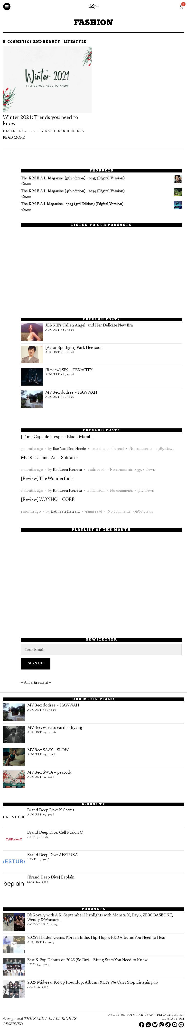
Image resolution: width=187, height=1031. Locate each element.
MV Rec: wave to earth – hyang (54, 728)
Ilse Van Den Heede (69, 448)
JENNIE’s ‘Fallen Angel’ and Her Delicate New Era (89, 325)
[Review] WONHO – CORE (48, 499)
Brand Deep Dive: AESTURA (52, 855)
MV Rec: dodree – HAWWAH (71, 393)
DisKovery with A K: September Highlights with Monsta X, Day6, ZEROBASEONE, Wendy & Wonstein (100, 917)
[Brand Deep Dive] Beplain (51, 877)
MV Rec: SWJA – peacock (49, 773)
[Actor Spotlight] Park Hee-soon (74, 348)
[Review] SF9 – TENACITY (69, 370)
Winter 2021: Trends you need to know (40, 121)
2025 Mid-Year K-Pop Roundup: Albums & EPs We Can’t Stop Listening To (92, 983)
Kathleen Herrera (64, 131)
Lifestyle (75, 42)
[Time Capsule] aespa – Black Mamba (57, 437)
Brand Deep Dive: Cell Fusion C (55, 833)
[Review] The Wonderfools (47, 479)
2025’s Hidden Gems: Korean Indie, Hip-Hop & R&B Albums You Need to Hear (96, 938)
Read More (14, 138)
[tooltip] (142, 1025)
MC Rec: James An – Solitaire (49, 458)
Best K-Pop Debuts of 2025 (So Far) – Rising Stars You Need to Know (87, 960)
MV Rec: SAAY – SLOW (48, 750)
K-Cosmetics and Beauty (31, 42)
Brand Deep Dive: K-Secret (50, 810)
